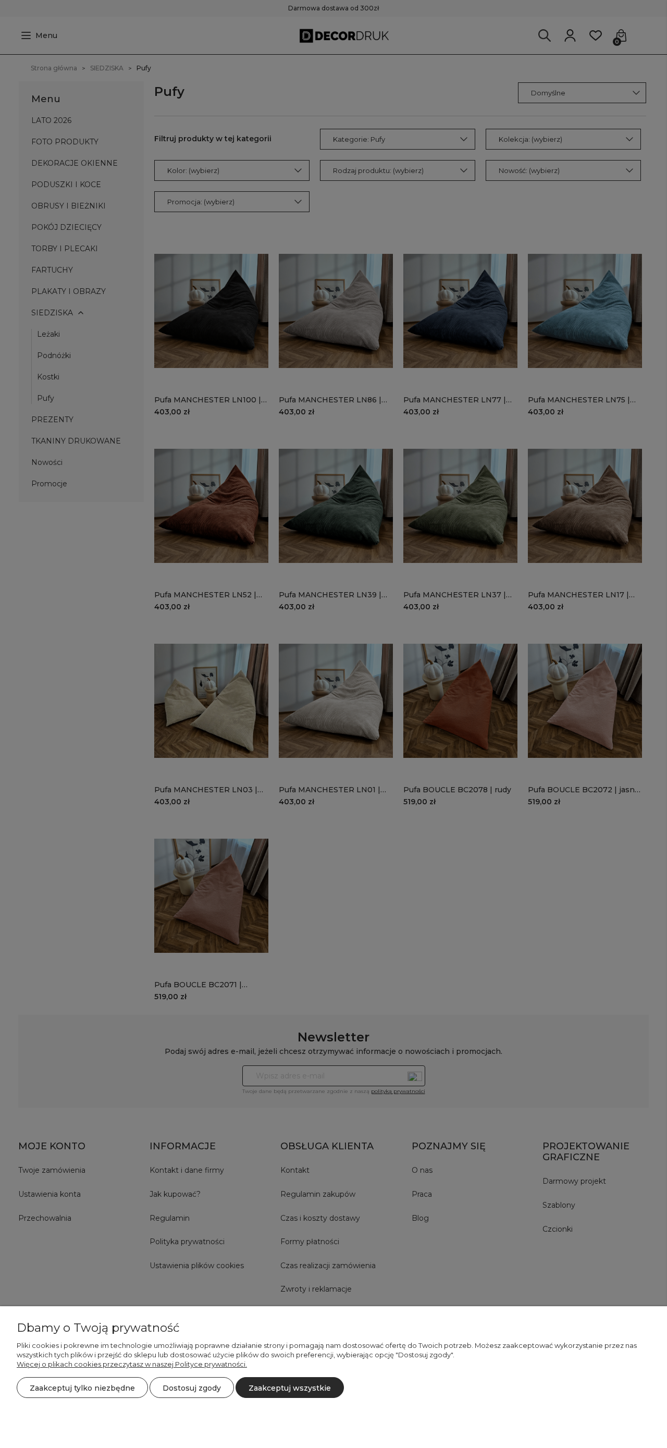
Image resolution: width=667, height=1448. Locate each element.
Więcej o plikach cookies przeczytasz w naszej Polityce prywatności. (132, 1364)
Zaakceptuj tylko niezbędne (82, 1388)
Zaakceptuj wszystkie (290, 1388)
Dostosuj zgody (192, 1388)
